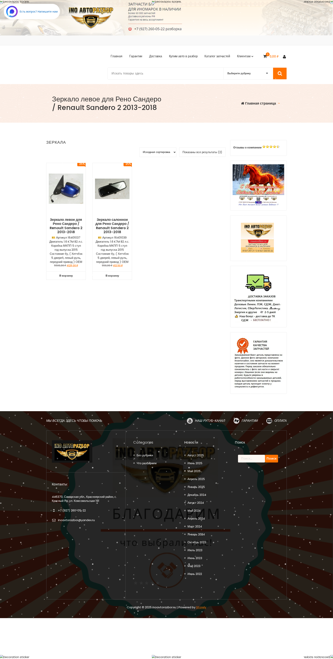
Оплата (280, 421)
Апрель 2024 (196, 518)
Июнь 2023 (195, 558)
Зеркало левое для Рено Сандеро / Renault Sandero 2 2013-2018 (66, 226)
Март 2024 (195, 526)
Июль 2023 (195, 550)
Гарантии (250, 421)
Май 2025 (194, 471)
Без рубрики (145, 455)
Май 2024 (194, 511)
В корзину (66, 276)
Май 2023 (194, 566)
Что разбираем (146, 463)
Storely (201, 607)
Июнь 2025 (195, 463)
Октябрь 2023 (197, 542)
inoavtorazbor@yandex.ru (76, 520)
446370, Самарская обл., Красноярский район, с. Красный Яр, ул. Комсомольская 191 (84, 499)
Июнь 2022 (195, 574)
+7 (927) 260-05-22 (72, 510)
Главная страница (260, 103)
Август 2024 (196, 503)
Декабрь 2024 (197, 495)
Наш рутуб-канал (210, 421)
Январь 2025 (196, 487)
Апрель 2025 (196, 479)
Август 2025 (196, 455)
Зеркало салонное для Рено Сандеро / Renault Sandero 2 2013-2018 (112, 226)
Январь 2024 (196, 534)
